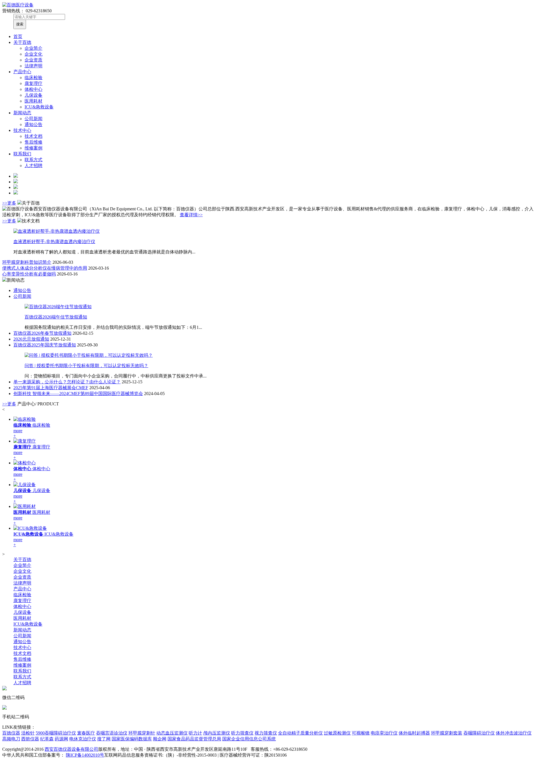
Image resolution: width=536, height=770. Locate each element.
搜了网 (104, 738)
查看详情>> (191, 214)
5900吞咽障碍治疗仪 (56, 733)
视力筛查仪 (266, 733)
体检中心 (33, 89)
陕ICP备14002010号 (85, 755)
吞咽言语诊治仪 (111, 733)
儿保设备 (33, 95)
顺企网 (159, 738)
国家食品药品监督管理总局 (194, 738)
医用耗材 (33, 101)
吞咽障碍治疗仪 (479, 733)
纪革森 (47, 738)
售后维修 (33, 142)
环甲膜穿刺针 (141, 733)
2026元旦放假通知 (31, 339)
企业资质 (33, 60)
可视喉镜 (361, 733)
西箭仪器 (30, 738)
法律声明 (33, 65)
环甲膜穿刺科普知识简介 (26, 262)
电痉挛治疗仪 (384, 733)
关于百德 (22, 42)
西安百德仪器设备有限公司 (71, 749)
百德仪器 (11, 733)
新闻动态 (22, 112)
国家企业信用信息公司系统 (249, 738)
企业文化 (33, 54)
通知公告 (33, 124)
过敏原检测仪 (337, 733)
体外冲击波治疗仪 (514, 733)
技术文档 (33, 136)
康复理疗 (33, 83)
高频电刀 (11, 738)
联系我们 (22, 153)
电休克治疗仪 (82, 738)
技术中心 (22, 130)
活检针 (28, 733)
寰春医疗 (86, 733)
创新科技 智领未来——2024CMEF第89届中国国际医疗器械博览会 (78, 393)
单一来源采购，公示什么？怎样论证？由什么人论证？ (67, 381)
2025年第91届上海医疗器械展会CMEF (50, 387)
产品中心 (22, 71)
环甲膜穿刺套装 (446, 733)
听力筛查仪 (242, 733)
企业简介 (33, 48)
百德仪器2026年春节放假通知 (42, 333)
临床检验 (33, 77)
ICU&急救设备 (39, 106)
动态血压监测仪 (172, 733)
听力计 (195, 733)
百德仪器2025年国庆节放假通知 (44, 345)
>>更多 (9, 203)
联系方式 (33, 159)
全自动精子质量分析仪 (300, 733)
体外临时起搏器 (414, 733)
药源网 (61, 738)
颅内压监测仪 (216, 733)
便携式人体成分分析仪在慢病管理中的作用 (44, 268)
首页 (17, 36)
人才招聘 (33, 165)
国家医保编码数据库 (132, 738)
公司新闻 (33, 118)
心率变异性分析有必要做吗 (29, 274)
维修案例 (33, 148)
